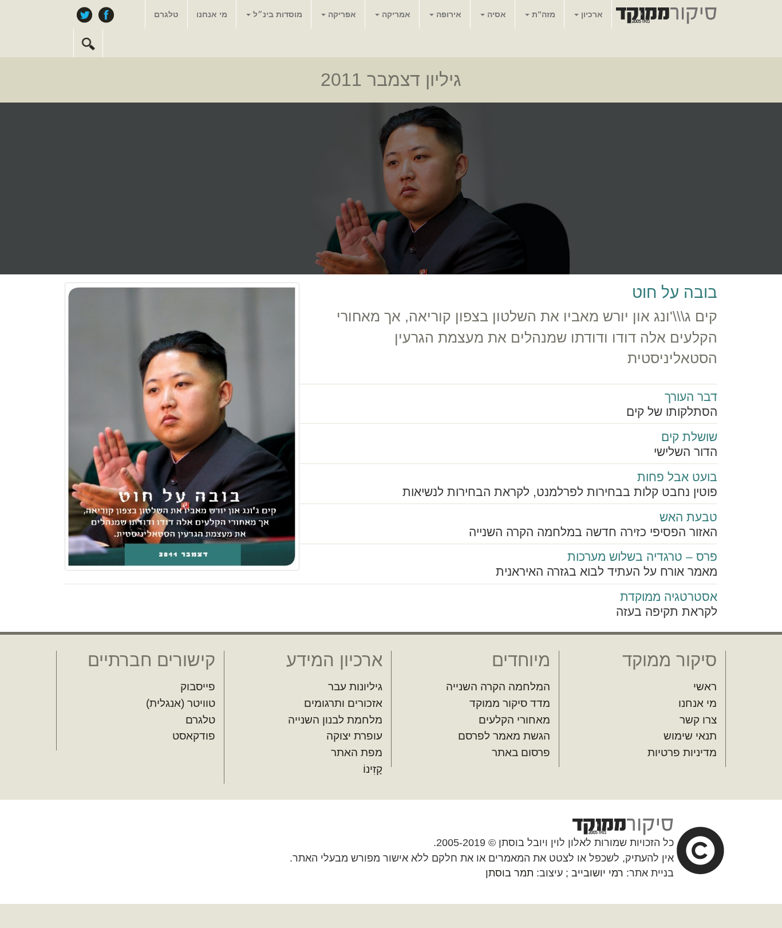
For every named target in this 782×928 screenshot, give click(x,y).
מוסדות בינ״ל (276, 14)
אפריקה (341, 14)
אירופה (447, 14)
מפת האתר (356, 752)
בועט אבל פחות (677, 476)
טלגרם (166, 14)
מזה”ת (542, 14)
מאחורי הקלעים (514, 720)
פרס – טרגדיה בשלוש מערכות (642, 556)
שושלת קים (689, 436)
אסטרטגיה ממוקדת (668, 596)
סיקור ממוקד (664, 15)
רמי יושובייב (597, 873)
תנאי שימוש (690, 736)
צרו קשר (698, 720)
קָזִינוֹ (372, 769)
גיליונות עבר (355, 687)
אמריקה (395, 14)
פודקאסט (193, 736)
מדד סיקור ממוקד (509, 703)
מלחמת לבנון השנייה (335, 720)
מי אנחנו (211, 14)
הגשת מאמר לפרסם (504, 736)
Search (88, 43)
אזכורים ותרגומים (343, 703)
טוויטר (84, 14)
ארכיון (591, 14)
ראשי (705, 687)
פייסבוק (105, 14)
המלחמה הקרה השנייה (498, 687)
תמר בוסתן (509, 873)
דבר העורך (691, 396)
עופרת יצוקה (354, 736)
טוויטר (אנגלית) (180, 703)
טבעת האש (688, 517)
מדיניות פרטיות (682, 752)
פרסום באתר (521, 752)
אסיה (495, 14)
